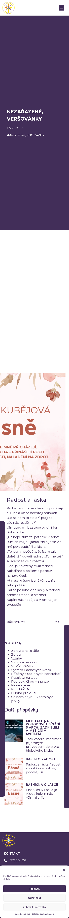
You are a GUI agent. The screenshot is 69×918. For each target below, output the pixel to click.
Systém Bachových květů (31, 670)
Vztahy (16, 658)
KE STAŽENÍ (20, 689)
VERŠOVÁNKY (24, 119)
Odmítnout (34, 897)
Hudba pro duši (23, 693)
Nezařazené (24, 112)
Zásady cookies (22, 914)
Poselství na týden (25, 678)
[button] (64, 869)
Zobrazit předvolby (34, 907)
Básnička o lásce (42, 785)
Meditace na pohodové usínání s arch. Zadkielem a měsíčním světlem (43, 727)
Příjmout (34, 888)
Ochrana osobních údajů (42, 914)
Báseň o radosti (41, 759)
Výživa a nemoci (24, 662)
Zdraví (16, 654)
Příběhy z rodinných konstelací (35, 674)
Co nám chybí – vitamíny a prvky (32, 699)
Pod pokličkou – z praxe (30, 681)
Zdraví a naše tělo (25, 651)
